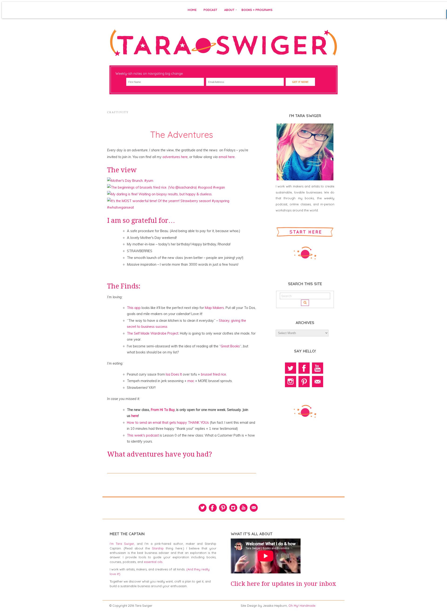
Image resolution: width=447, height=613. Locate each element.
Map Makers (214, 308)
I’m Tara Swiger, (122, 543)
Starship (158, 548)
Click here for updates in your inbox (283, 583)
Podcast (210, 10)
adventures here (175, 157)
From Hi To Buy (163, 410)
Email (317, 381)
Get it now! (300, 82)
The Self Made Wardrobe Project (152, 333)
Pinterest (304, 381)
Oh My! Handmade (301, 605)
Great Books (230, 346)
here (134, 416)
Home (192, 10)
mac (191, 381)
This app (134, 308)
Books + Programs (256, 10)
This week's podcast (143, 435)
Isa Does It (174, 374)
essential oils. (153, 562)
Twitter (290, 368)
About (229, 10)
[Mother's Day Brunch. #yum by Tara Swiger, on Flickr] (130, 181)
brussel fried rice (213, 374)
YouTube (317, 368)
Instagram (290, 381)
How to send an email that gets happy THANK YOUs (168, 422)
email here (227, 157)
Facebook (304, 368)
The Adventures (181, 134)
